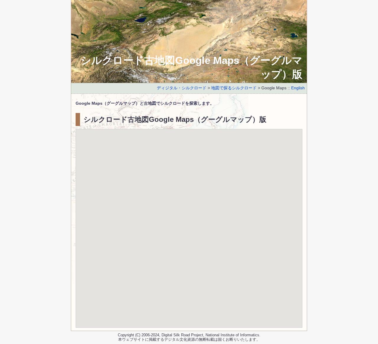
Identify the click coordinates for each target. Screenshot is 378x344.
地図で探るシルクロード (234, 87)
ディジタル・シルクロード (181, 87)
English (298, 87)
